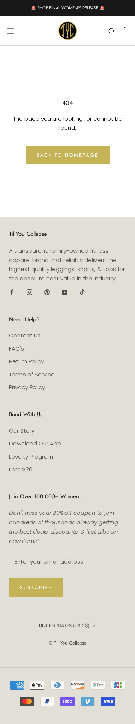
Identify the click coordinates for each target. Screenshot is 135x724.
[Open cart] (125, 30)
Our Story (21, 431)
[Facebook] (12, 292)
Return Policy (26, 361)
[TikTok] (82, 292)
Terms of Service (32, 374)
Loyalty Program (31, 456)
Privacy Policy (27, 387)
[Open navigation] (10, 31)
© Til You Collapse (68, 642)
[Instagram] (29, 292)
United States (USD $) (64, 625)
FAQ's (16, 348)
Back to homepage (67, 155)
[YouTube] (65, 292)
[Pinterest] (47, 292)
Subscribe (36, 587)
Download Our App (35, 443)
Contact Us (24, 335)
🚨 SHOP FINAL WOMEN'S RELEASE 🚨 (68, 8)
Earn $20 (20, 469)
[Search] (111, 30)
